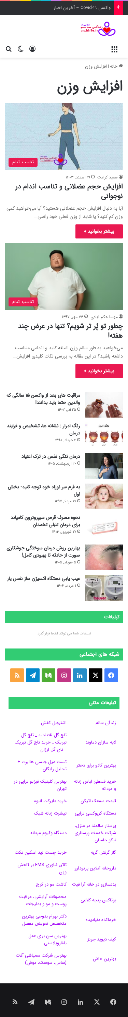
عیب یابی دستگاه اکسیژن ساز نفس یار (43, 578)
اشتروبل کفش (54, 722)
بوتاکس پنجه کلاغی (98, 900)
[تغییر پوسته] (20, 49)
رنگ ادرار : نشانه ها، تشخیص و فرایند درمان (43, 429)
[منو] (114, 49)
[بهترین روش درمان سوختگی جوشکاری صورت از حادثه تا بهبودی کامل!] (104, 557)
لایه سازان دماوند (100, 742)
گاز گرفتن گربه (103, 852)
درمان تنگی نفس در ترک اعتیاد (51, 456)
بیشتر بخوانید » (99, 231)
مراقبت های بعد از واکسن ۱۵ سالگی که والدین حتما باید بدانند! (43, 398)
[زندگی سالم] (95, 28)
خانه (114, 66)
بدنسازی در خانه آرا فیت (94, 884)
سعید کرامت (107, 177)
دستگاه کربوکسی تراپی (95, 813)
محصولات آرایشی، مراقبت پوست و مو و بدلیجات (43, 900)
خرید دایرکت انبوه (50, 801)
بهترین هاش (104, 958)
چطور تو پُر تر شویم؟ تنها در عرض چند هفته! (70, 331)
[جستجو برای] (8, 49)
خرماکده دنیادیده (101, 919)
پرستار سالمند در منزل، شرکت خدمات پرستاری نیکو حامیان (95, 833)
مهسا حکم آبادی (104, 317)
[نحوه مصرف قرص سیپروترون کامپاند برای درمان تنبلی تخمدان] (104, 527)
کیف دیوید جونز (101, 939)
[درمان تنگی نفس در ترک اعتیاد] (104, 466)
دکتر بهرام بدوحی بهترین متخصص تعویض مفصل (44, 920)
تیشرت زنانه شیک (50, 813)
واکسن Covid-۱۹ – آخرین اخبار (82, 7)
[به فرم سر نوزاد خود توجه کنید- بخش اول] (104, 496)
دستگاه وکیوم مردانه (48, 833)
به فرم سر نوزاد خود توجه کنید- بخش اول (44, 490)
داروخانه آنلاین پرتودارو (95, 868)
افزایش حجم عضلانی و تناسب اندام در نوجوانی (69, 191)
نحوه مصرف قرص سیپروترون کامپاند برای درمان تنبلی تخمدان (45, 521)
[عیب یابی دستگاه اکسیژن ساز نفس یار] (104, 588)
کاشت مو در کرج (51, 884)
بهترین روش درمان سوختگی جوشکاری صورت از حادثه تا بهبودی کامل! (43, 551)
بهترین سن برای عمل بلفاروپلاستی (47, 939)
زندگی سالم (106, 722)
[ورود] (32, 49)
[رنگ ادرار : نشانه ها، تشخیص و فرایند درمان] (104, 435)
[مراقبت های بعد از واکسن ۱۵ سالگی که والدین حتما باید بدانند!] (104, 405)
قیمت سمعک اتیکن (98, 801)
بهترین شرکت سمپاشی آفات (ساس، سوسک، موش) (41, 959)
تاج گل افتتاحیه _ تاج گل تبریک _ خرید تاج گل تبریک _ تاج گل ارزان (41, 742)
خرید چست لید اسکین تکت (41, 852)
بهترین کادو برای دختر (96, 765)
